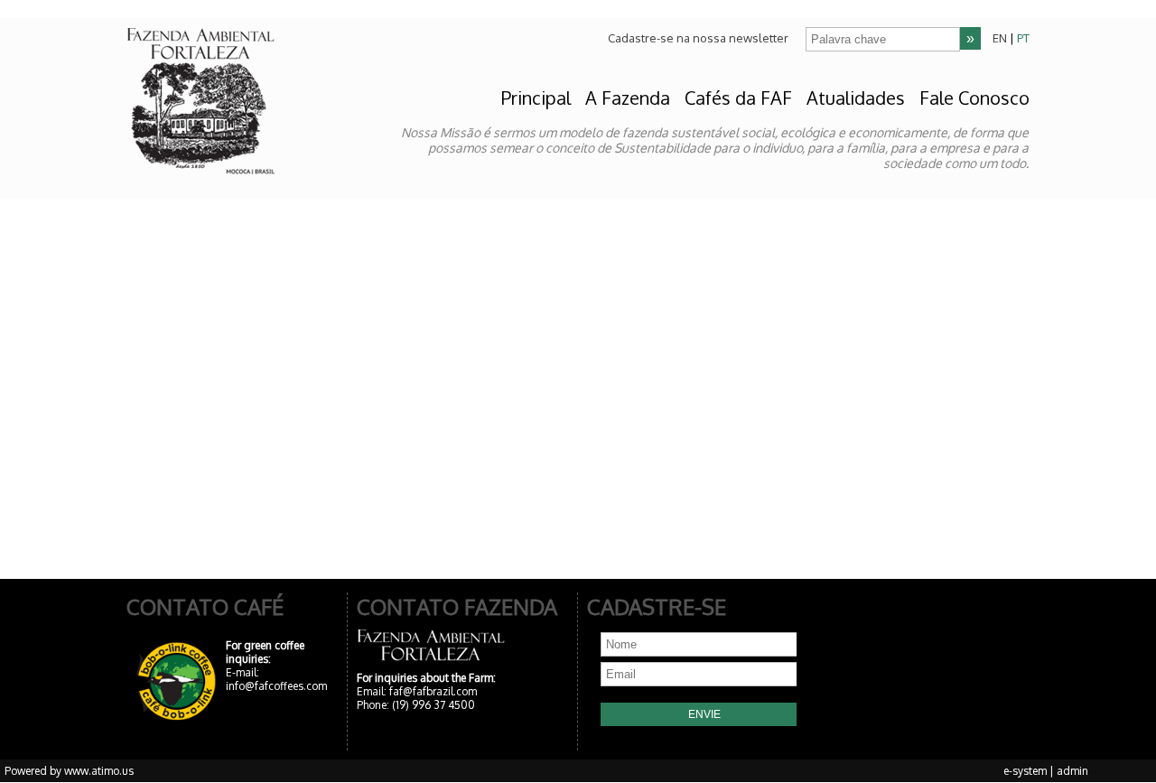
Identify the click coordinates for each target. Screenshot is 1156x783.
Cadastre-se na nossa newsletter (698, 38)
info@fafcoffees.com (276, 686)
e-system (1025, 771)
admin (1072, 771)
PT (1023, 38)
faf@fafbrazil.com (433, 691)
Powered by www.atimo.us (69, 771)
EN (1000, 38)
